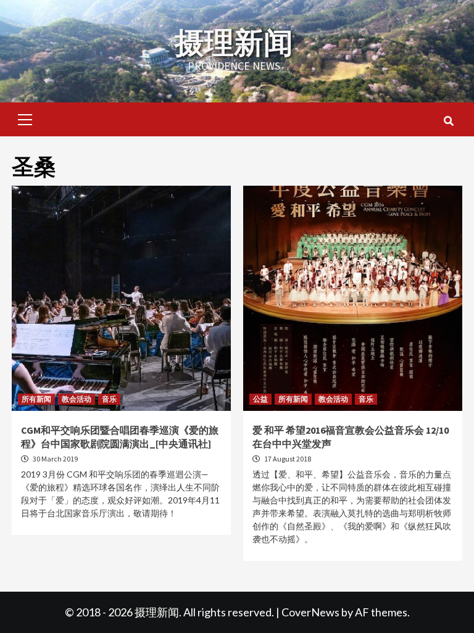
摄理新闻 (234, 42)
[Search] (448, 121)
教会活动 (76, 398)
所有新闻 (36, 398)
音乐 (109, 398)
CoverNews (310, 612)
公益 (260, 398)
